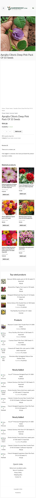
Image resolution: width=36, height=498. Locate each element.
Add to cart (18, 131)
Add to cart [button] (6, 194)
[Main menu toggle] (3, 8)
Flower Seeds (9, 108)
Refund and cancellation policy (18, 468)
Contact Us (18, 477)
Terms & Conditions (18, 470)
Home (3, 108)
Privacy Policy (18, 472)
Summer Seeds (14, 113)
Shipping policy (18, 474)
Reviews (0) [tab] (5, 145)
